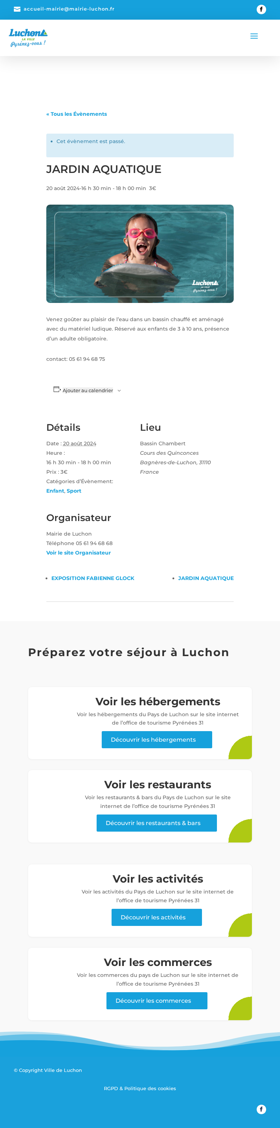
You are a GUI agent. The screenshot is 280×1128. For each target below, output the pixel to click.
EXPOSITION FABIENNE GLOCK (92, 578)
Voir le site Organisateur (78, 552)
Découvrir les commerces (153, 1000)
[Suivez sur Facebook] (261, 9)
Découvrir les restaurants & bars (153, 823)
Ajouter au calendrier (88, 390)
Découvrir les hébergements (153, 739)
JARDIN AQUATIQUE (206, 578)
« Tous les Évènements (76, 114)
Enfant (55, 491)
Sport (74, 491)
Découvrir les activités (153, 917)
